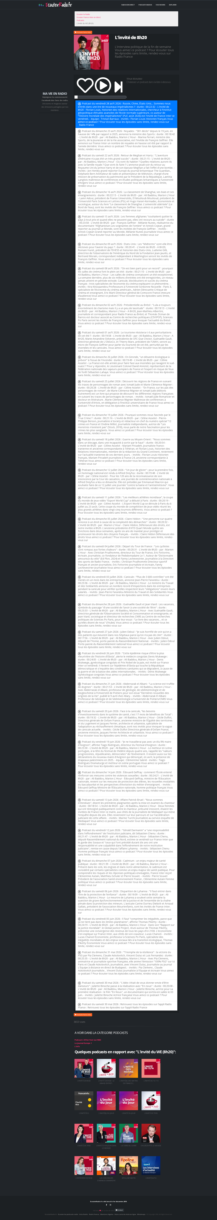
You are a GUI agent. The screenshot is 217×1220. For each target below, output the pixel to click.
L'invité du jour (128, 1113)
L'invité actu (151, 1178)
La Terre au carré (128, 1145)
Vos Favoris (160, 5)
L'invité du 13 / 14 (151, 1081)
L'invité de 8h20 (84, 1081)
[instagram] (110, 1205)
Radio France (86, 125)
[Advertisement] (55, 51)
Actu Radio (83, 1214)
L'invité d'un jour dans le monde (106, 1146)
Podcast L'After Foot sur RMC (88, 1040)
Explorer (172, 5)
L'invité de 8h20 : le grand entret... (106, 1082)
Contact (120, 1210)
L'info (77, 1046)
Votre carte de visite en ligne (125, 1214)
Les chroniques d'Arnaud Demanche (106, 1179)
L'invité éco (84, 1113)
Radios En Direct (128, 5)
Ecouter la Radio (83, 14)
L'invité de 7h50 (151, 1113)
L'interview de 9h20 (84, 1178)
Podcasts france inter (83, 32)
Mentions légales (106, 1214)
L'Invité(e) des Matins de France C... (128, 1082)
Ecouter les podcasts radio (68, 1214)
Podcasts (80, 20)
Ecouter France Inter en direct (89, 17)
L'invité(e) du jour (106, 1113)
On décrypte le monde (151, 1145)
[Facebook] (106, 1205)
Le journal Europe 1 (83, 1043)
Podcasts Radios (145, 5)
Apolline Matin (128, 1178)
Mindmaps (141, 1214)
